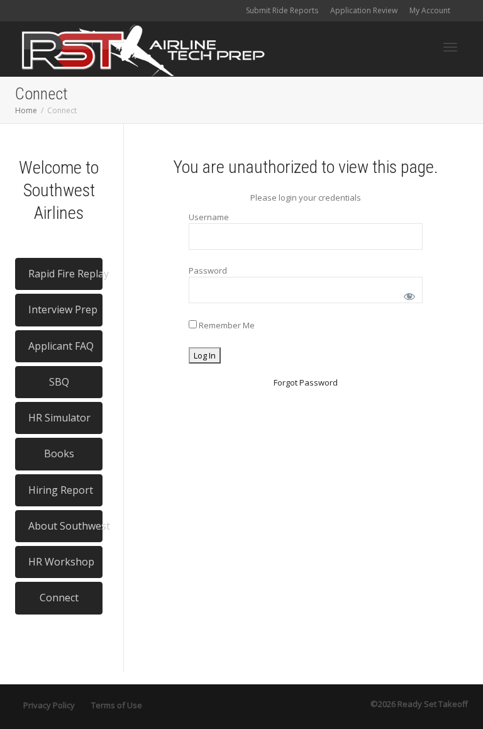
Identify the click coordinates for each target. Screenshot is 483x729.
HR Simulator (59, 418)
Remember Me (226, 325)
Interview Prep (62, 309)
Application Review (363, 10)
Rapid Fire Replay (65, 274)
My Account (430, 10)
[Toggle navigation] (450, 47)
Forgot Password (306, 382)
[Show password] (407, 294)
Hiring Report (60, 490)
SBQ (59, 382)
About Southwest (65, 526)
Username (209, 217)
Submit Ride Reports (282, 10)
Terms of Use (116, 705)
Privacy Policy (49, 705)
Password (208, 270)
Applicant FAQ (61, 346)
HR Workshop (61, 562)
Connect (59, 597)
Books (59, 453)
